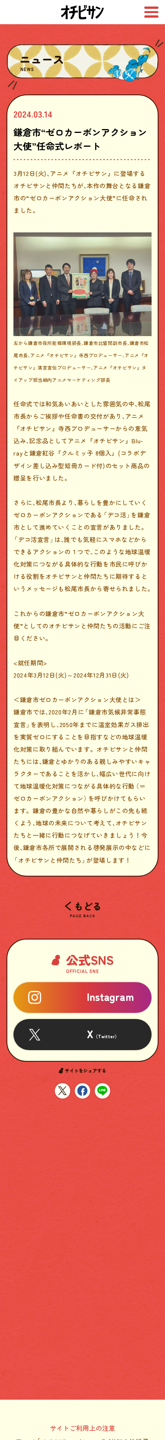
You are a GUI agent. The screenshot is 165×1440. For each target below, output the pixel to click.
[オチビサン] (82, 12)
